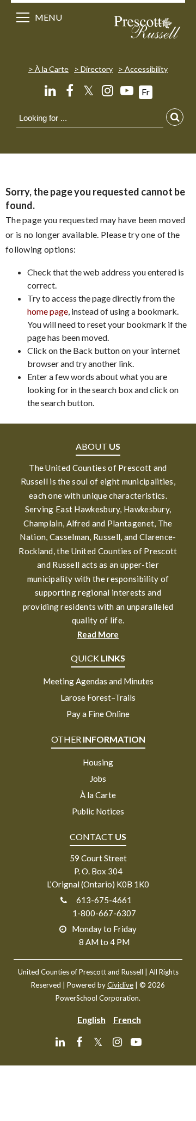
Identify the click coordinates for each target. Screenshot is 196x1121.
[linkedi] (50, 90)
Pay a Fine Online (98, 714)
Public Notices (98, 811)
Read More (98, 634)
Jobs (98, 778)
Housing (98, 762)
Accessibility (146, 68)
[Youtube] (126, 90)
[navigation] (147, 28)
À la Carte (52, 68)
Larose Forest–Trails (98, 697)
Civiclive (120, 985)
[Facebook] (69, 90)
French (127, 1019)
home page (47, 311)
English (91, 1019)
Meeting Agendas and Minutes (98, 681)
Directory (97, 68)
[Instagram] (107, 90)
